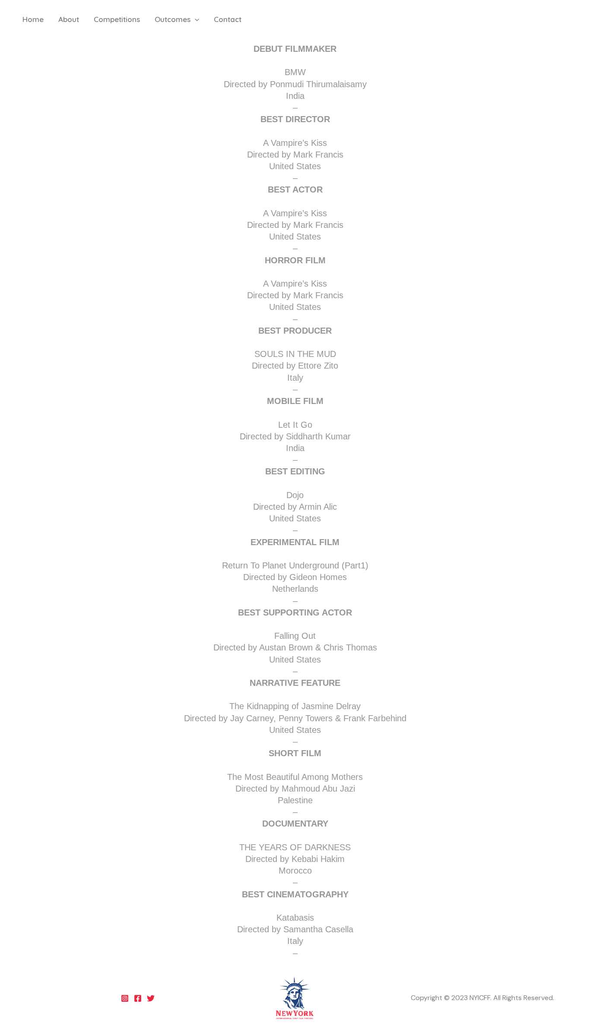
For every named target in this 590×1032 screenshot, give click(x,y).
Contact (227, 19)
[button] (194, 19)
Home (33, 19)
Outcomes (172, 19)
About (68, 19)
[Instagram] (125, 998)
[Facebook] (138, 998)
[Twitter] (151, 998)
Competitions (117, 19)
